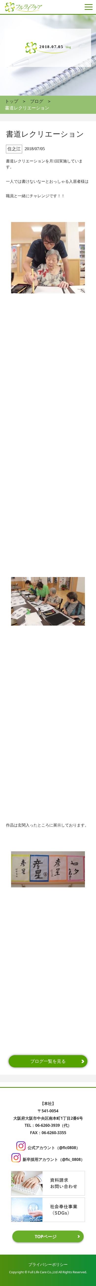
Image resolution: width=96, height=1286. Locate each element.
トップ (11, 101)
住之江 (14, 148)
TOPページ (46, 1236)
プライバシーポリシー (48, 1264)
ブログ (36, 101)
